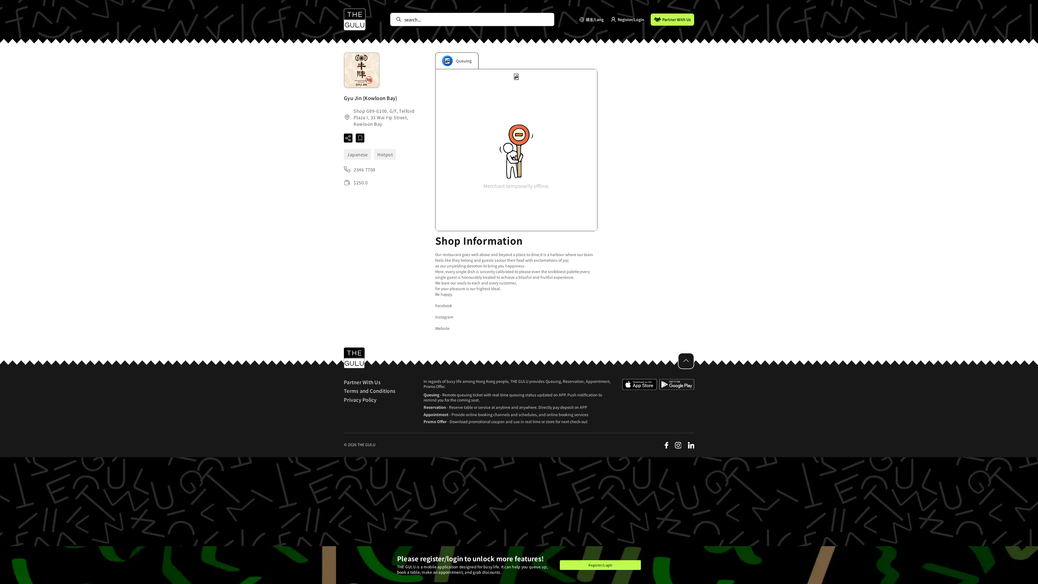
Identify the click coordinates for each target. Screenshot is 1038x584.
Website (442, 328)
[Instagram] (678, 445)
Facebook (443, 305)
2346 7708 (364, 169)
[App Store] (639, 401)
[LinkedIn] (691, 445)
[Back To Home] (354, 19)
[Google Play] (676, 401)
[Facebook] (666, 445)
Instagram (444, 317)
